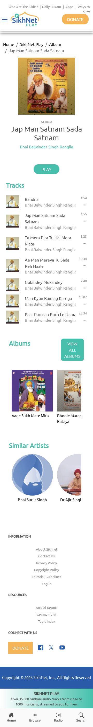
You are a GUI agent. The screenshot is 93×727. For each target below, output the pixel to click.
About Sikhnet (46, 549)
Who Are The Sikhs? (23, 6)
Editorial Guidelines (46, 576)
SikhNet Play (31, 44)
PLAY (46, 169)
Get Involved (46, 614)
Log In (46, 583)
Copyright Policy (46, 569)
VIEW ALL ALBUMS (72, 350)
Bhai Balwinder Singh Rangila (46, 146)
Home (8, 44)
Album (55, 44)
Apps (69, 6)
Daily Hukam (51, 6)
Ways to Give (84, 8)
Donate (75, 19)
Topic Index (46, 621)
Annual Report (47, 607)
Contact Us (46, 556)
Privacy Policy (46, 563)
